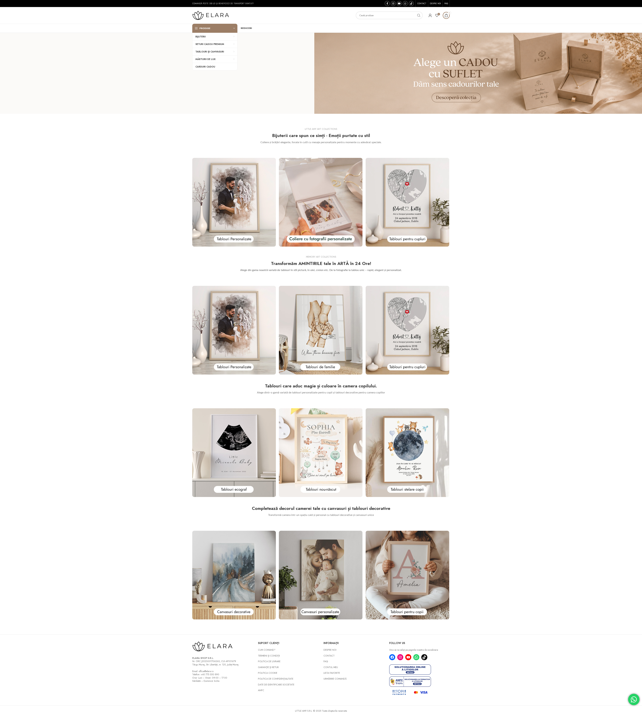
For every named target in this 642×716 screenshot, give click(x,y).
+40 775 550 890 (210, 674)
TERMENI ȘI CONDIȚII (269, 655)
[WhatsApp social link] (405, 3)
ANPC (261, 690)
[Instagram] (400, 657)
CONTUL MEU (331, 667)
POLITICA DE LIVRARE (269, 661)
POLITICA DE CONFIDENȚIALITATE (275, 678)
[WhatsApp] (416, 657)
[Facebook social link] (387, 3)
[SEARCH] (419, 15)
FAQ (326, 661)
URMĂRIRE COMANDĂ (335, 678)
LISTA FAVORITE (332, 673)
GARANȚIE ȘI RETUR (268, 667)
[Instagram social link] (393, 3)
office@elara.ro (206, 671)
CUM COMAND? (266, 650)
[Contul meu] (430, 15)
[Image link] (234, 202)
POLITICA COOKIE (267, 673)
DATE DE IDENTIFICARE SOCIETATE (276, 684)
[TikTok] (424, 657)
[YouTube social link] (399, 3)
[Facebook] (392, 657)
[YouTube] (408, 657)
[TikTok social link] (411, 3)
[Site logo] (213, 15)
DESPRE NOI (330, 650)
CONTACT (329, 655)
